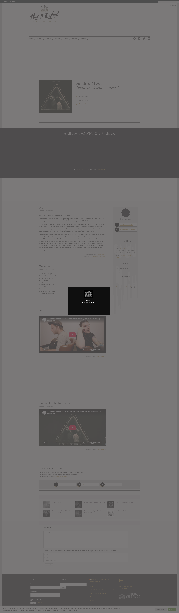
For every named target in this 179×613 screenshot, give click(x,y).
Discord (92, 302)
